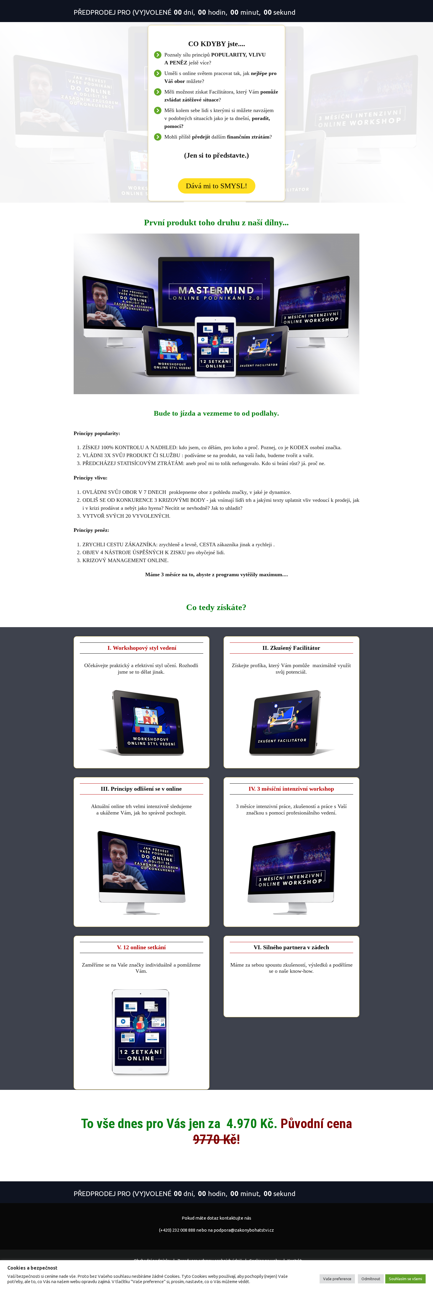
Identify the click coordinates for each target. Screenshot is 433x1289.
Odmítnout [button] (370, 1279)
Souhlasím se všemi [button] (405, 1279)
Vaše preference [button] (337, 1279)
